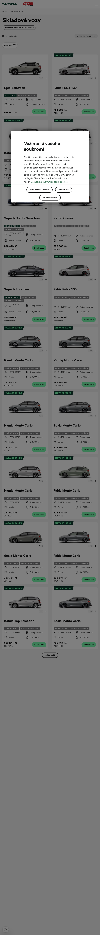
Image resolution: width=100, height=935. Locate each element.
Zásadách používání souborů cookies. (49, 181)
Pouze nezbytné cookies (39, 190)
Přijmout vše (64, 190)
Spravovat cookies (50, 197)
